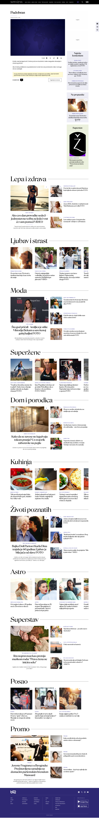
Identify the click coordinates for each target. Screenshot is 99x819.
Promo (30, 762)
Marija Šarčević (74, 158)
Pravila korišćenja (60, 801)
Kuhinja (63, 2)
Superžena (24, 803)
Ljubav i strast (34, 2)
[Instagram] (85, 792)
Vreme (47, 803)
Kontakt (57, 809)
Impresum (57, 799)
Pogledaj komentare (55, 80)
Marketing (57, 798)
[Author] (78, 144)
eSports (36, 798)
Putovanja (24, 799)
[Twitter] (82, 792)
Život (12, 803)
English (47, 801)
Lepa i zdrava (28, 2)
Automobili (36, 801)
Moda (39, 2)
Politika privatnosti (60, 803)
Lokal (35, 803)
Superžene (51, 2)
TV (46, 799)
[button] (76, 120)
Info (12, 798)
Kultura (24, 801)
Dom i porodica (57, 2)
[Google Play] (82, 802)
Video (47, 798)
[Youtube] (87, 792)
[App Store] (82, 806)
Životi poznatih (45, 2)
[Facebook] (79, 792)
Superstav (71, 2)
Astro (67, 2)
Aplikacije (57, 805)
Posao (12, 711)
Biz (11, 801)
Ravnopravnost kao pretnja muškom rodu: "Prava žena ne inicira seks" (77, 163)
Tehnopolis (36, 799)
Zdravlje (24, 798)
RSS (56, 807)
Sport (12, 799)
